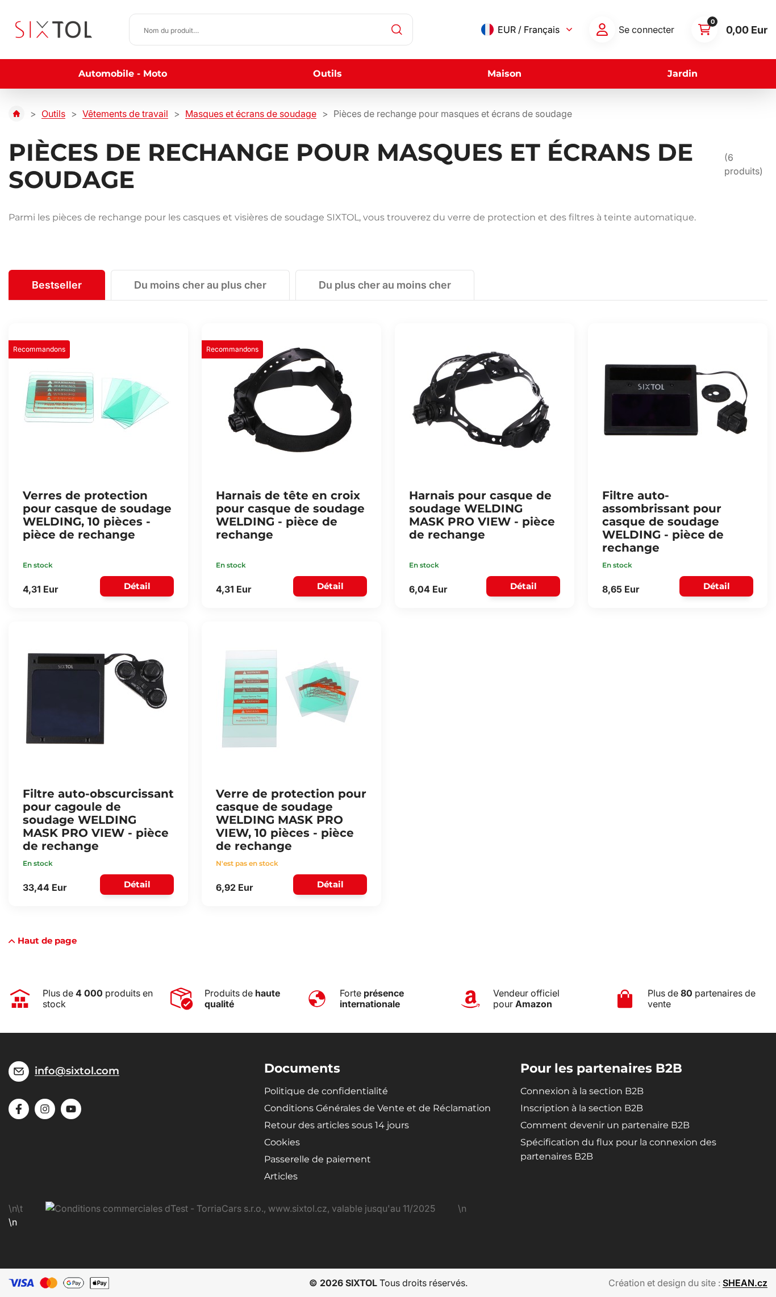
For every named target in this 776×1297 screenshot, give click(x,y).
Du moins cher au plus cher (200, 285)
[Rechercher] (397, 29)
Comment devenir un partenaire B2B (605, 1125)
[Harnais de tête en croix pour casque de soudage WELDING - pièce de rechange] (290, 400)
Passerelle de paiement (317, 1159)
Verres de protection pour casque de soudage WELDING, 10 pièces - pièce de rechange (97, 515)
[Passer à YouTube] (71, 1109)
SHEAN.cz (745, 1282)
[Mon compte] (602, 29)
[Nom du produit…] (271, 29)
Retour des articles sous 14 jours (336, 1125)
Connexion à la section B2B (582, 1091)
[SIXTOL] (54, 29)
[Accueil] (16, 114)
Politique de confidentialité (326, 1091)
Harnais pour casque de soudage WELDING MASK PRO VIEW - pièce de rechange (482, 515)
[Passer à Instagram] (45, 1109)
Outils (327, 73)
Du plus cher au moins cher (385, 285)
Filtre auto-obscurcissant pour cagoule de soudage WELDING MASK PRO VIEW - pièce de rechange (98, 820)
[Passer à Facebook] (19, 1109)
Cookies (282, 1142)
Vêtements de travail (125, 113)
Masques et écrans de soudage (250, 113)
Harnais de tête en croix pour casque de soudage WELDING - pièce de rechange (290, 515)
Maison (504, 73)
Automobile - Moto (122, 73)
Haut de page (47, 940)
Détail (137, 586)
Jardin (682, 73)
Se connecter (646, 29)
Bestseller (57, 285)
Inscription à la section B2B (581, 1108)
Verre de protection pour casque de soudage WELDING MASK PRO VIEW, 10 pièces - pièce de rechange (291, 820)
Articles (281, 1176)
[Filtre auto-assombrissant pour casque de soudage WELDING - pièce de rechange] (676, 400)
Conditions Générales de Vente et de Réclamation (377, 1108)
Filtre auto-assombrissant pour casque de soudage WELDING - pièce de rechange (663, 521)
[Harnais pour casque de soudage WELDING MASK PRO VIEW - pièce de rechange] (483, 400)
